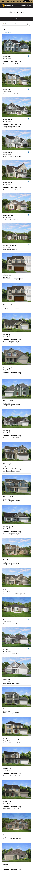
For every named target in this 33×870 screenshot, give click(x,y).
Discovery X (7, 430)
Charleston (7, 275)
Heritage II (7, 768)
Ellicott (5, 649)
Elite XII (6, 619)
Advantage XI (8, 152)
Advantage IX (8, 89)
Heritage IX (7, 801)
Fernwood (6, 679)
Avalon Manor (8, 215)
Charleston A (7, 305)
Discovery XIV (8, 527)
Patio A (5, 864)
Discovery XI (7, 464)
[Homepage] (8, 5)
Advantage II (7, 56)
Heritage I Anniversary (11, 739)
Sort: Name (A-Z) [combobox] (6, 32)
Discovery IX (7, 368)
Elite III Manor (8, 560)
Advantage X (7, 119)
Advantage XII (8, 182)
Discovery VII (8, 401)
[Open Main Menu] (30, 5)
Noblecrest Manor (9, 835)
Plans (15, 19)
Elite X (5, 589)
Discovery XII (8, 497)
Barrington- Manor (9, 245)
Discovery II (7, 334)
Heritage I (6, 709)
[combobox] (14, 23)
